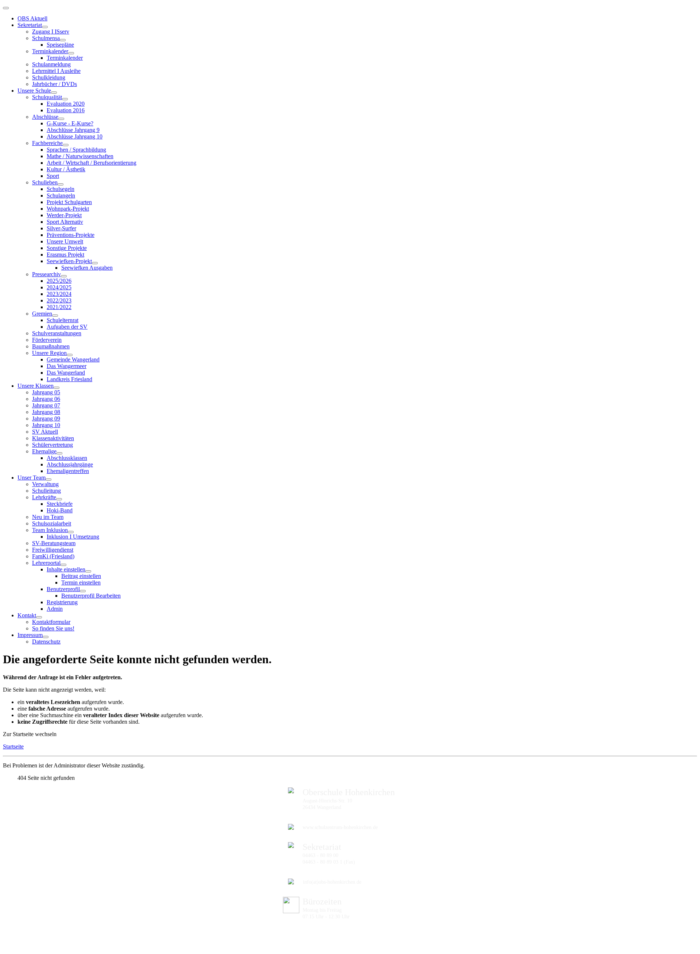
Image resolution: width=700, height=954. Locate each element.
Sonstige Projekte (67, 248)
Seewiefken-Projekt (69, 261)
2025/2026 (59, 281)
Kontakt (27, 615)
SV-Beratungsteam (53, 543)
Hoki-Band (60, 510)
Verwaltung (45, 484)
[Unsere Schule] (54, 92)
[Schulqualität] (65, 99)
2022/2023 (59, 300)
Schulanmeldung (51, 64)
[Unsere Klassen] (56, 388)
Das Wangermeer (66, 366)
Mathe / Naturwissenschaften (80, 156)
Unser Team (32, 477)
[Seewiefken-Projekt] (95, 263)
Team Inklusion (50, 530)
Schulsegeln (60, 189)
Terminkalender (50, 51)
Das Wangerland (66, 373)
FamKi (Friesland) (53, 556)
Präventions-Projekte (70, 235)
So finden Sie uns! (53, 628)
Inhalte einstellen (66, 569)
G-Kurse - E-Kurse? (70, 123)
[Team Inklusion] (71, 532)
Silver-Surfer (61, 228)
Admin (55, 609)
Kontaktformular (51, 622)
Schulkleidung (48, 77)
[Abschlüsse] (61, 119)
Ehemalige (44, 451)
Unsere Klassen (36, 386)
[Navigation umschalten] (6, 8)
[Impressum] (45, 637)
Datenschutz (46, 641)
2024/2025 (59, 287)
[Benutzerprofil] (83, 591)
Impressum (30, 635)
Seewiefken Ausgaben (87, 268)
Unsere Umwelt (65, 241)
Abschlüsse (45, 117)
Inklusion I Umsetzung (73, 536)
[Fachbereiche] (66, 145)
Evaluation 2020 (66, 104)
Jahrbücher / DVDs (54, 84)
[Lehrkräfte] (59, 499)
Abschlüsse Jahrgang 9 (73, 130)
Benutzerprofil (63, 589)
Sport (53, 176)
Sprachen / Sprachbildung (76, 149)
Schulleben (45, 182)
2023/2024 (59, 294)
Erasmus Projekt (65, 254)
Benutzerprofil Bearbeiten (91, 596)
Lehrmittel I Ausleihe (56, 71)
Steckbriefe (60, 504)
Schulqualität (47, 97)
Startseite (13, 746)
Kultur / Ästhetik (66, 169)
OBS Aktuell (32, 18)
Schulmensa (46, 38)
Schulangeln (61, 195)
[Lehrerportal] (63, 565)
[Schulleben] (60, 184)
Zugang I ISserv (50, 31)
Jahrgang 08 (46, 412)
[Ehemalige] (59, 453)
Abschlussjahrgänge (70, 464)
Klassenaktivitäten (53, 438)
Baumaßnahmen (51, 346)
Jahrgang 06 (46, 399)
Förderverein (47, 340)
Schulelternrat (62, 320)
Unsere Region (49, 353)
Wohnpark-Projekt (68, 209)
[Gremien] (55, 315)
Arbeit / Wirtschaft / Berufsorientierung (91, 163)
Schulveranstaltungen (56, 333)
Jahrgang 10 (46, 425)
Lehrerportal (46, 563)
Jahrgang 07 (46, 405)
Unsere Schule (34, 90)
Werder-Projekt (64, 215)
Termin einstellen (81, 582)
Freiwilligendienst (52, 550)
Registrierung (62, 602)
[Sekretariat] (45, 27)
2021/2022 (59, 307)
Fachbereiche (47, 143)
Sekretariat (30, 25)
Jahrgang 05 (46, 392)
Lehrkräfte (44, 497)
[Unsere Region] (70, 355)
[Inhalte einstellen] (88, 571)
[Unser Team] (48, 479)
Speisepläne (60, 45)
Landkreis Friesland (69, 379)
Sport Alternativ (65, 222)
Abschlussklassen (67, 458)
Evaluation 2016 (66, 110)
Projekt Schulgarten (69, 202)
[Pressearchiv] (64, 276)
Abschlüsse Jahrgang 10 (74, 136)
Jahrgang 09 (46, 418)
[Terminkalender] (71, 53)
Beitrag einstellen (81, 576)
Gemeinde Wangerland (73, 359)
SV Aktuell (45, 432)
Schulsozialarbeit (51, 523)
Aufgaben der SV (67, 327)
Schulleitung (46, 491)
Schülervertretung (52, 445)
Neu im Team (47, 517)
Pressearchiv (46, 274)
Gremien (42, 313)
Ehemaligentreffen (68, 471)
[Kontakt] (39, 617)
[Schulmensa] (63, 40)
